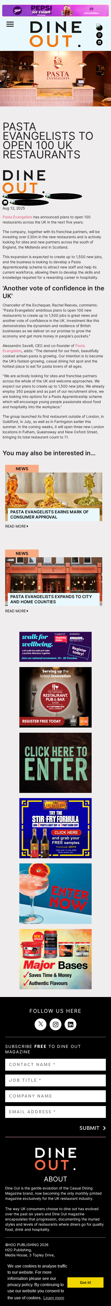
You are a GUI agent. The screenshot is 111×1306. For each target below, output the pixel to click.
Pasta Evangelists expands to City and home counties (51, 599)
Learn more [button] (53, 1298)
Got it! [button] (85, 1282)
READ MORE (16, 526)
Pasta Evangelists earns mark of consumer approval (49, 514)
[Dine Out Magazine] (55, 34)
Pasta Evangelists (17, 217)
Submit (89, 1128)
